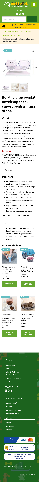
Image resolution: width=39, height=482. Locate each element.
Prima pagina (11, 32)
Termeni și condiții (13, 378)
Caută (32, 19)
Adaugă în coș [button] (9, 284)
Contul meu (10, 365)
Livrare (9, 407)
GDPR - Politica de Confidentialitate (13, 373)
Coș (7, 368)
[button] (33, 51)
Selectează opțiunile (28, 284)
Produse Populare (14, 163)
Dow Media (31, 474)
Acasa (8, 422)
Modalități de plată (13, 410)
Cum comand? (11, 403)
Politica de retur (12, 414)
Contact (9, 430)
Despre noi (10, 426)
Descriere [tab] (9, 170)
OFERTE (14, 160)
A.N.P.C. (9, 382)
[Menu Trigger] (34, 4)
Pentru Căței (22, 160)
